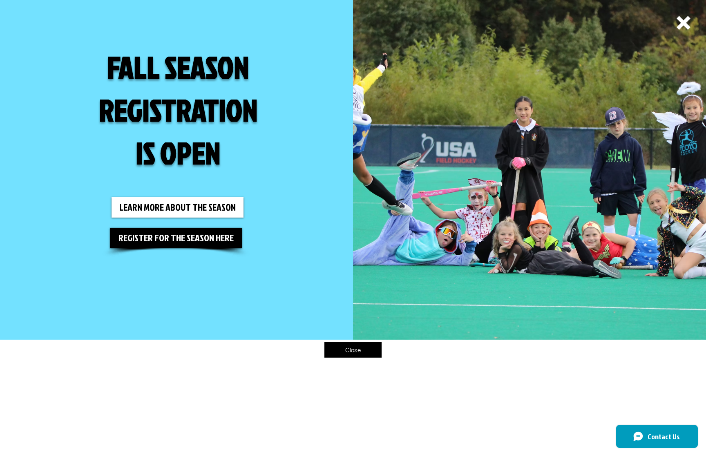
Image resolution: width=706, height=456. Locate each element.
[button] (683, 23)
